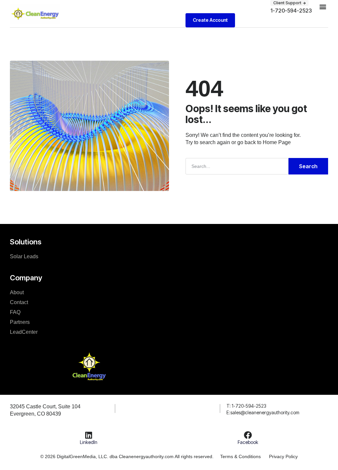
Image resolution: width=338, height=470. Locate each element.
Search (308, 166)
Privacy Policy (283, 456)
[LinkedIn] (89, 435)
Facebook (248, 442)
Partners (20, 322)
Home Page (277, 142)
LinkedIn (88, 442)
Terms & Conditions (240, 456)
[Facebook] (248, 435)
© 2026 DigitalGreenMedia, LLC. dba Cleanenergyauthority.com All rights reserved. (127, 456)
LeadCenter (24, 332)
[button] (289, 3)
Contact (19, 302)
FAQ (15, 312)
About (17, 292)
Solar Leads (24, 256)
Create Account (210, 20)
